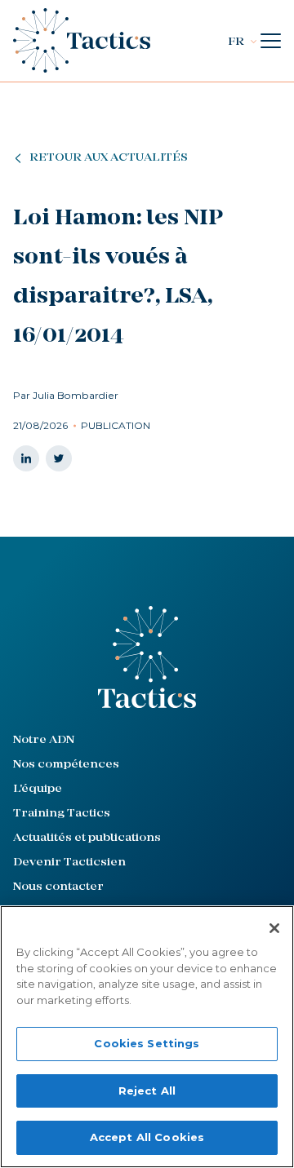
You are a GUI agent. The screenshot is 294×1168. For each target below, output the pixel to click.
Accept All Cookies (147, 1137)
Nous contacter (58, 887)
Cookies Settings (146, 1043)
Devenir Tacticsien (69, 862)
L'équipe (37, 789)
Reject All (147, 1090)
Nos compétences (66, 765)
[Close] (274, 928)
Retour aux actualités (108, 158)
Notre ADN (43, 740)
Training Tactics (61, 814)
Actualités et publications (87, 838)
